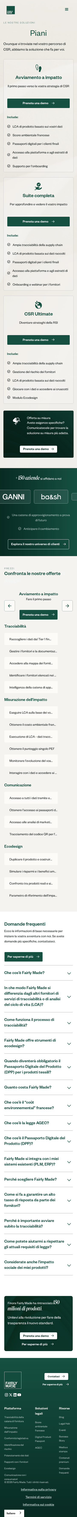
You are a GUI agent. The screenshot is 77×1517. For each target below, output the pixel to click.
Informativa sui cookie (38, 1505)
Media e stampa (63, 1449)
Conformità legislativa (16, 1438)
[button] (67, 9)
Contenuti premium (64, 1459)
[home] (9, 10)
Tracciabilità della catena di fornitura (14, 1419)
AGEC (38, 1447)
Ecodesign (10, 1468)
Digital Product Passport (43, 1439)
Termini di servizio (38, 1497)
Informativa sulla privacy (38, 1490)
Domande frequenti (64, 1470)
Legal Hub (64, 1423)
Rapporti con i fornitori (16, 1461)
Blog (61, 1417)
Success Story (63, 1438)
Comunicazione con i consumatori (15, 1477)
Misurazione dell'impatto (10, 1429)
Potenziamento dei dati (16, 1455)
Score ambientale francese (41, 1426)
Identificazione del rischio (14, 1447)
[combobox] (14, 1513)
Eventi (62, 1430)
